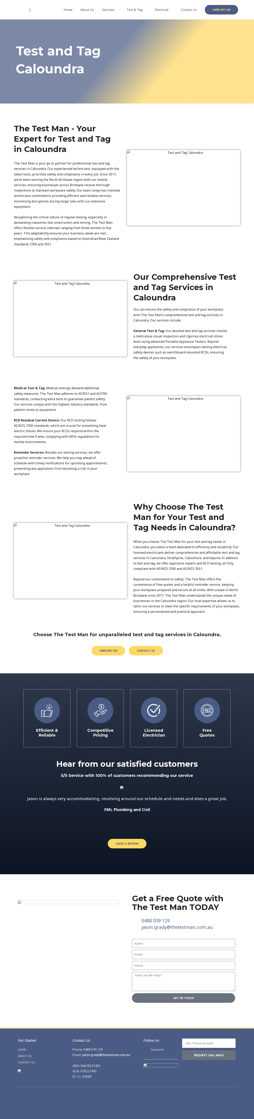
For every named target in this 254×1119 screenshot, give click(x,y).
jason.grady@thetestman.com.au (106, 1055)
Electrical (161, 10)
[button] (17, 810)
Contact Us (189, 10)
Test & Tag (134, 10)
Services (108, 10)
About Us (87, 10)
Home (68, 10)
